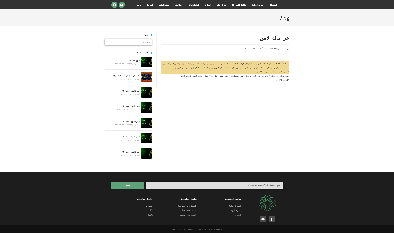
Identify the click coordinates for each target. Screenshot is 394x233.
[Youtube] (122, 5)
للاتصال (138, 5)
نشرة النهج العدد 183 (131, 121)
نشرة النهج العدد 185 (131, 90)
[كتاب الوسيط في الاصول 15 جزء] (146, 77)
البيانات (208, 5)
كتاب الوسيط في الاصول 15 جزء (126, 75)
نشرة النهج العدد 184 (131, 106)
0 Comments (120, 64)
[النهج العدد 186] (146, 62)
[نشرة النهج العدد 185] (146, 92)
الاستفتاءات (194, 5)
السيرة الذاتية (258, 5)
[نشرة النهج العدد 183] (146, 123)
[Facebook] (114, 5)
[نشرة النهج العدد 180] (146, 153)
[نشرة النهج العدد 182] (146, 138)
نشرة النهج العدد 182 (131, 136)
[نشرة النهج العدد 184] (146, 107)
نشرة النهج (221, 5)
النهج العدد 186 (133, 60)
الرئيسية (273, 5)
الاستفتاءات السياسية (251, 48)
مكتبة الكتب (164, 5)
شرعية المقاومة (239, 5)
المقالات (179, 5)
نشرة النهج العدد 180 (131, 151)
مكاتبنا (150, 5)
